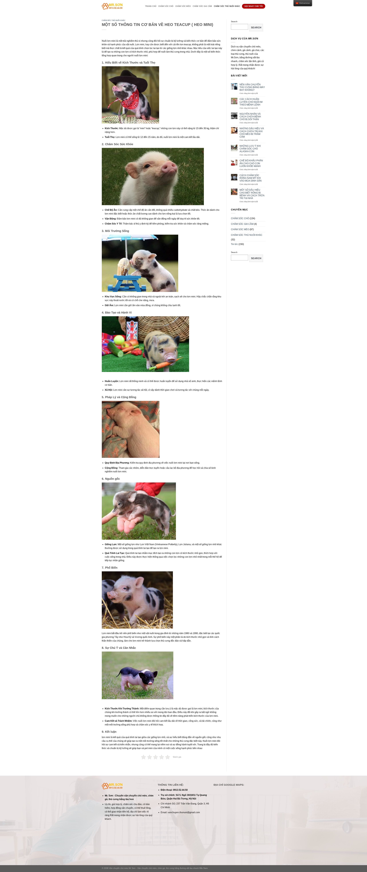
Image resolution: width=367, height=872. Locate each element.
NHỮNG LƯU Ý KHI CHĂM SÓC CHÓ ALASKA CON (250, 149)
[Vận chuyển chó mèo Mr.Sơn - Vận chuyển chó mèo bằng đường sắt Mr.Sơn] (118, 6)
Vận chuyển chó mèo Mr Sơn (122, 868)
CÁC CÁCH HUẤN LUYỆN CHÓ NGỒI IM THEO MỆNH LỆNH (251, 102)
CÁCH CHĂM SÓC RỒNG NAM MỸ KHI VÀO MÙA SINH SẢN (251, 178)
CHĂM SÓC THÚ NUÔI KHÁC (227, 6)
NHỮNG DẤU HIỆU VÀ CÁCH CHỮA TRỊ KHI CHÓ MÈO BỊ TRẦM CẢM (252, 132)
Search (234, 21)
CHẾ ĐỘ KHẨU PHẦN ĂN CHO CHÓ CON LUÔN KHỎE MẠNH (251, 163)
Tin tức (234, 244)
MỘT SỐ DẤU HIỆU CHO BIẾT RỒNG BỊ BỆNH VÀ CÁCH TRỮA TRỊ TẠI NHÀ (252, 194)
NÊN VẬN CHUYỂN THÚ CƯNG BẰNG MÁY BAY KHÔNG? (252, 87)
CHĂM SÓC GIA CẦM (202, 6)
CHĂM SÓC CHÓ (165, 6)
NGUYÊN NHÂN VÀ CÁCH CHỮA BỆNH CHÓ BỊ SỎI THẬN (250, 117)
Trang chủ (150, 6)
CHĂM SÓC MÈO (183, 6)
